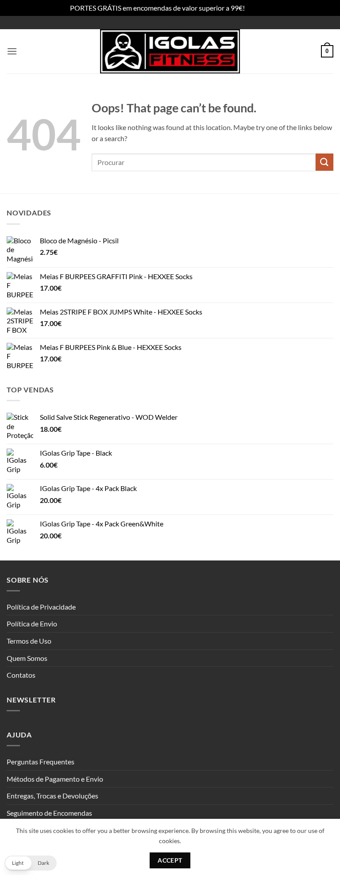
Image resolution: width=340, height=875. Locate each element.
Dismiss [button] (258, 8)
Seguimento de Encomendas (49, 813)
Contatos (21, 675)
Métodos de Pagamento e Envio (55, 779)
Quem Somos (27, 658)
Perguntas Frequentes (40, 761)
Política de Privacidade (41, 607)
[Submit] (324, 162)
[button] (12, 51)
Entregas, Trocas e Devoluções (52, 795)
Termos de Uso (29, 641)
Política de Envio (32, 623)
